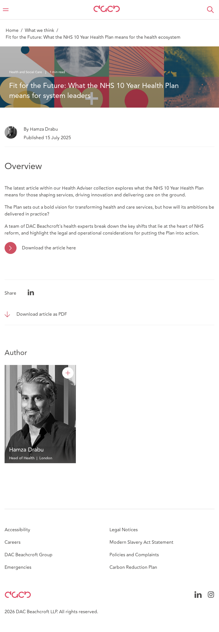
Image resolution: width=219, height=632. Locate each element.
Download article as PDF (42, 314)
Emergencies (18, 567)
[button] (210, 9)
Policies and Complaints (134, 554)
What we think (39, 30)
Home (12, 30)
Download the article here (49, 248)
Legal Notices (124, 529)
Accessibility (17, 529)
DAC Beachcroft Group (28, 554)
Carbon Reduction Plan (133, 567)
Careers (13, 542)
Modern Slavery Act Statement (141, 542)
